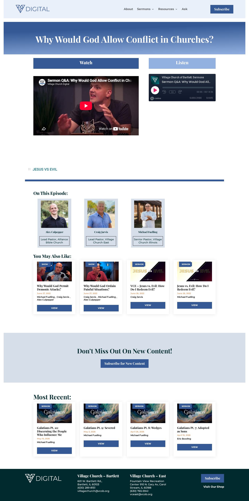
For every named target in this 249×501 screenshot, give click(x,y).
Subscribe (221, 9)
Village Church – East (148, 475)
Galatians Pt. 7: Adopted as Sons (193, 429)
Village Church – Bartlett (98, 475)
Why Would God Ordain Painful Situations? (100, 287)
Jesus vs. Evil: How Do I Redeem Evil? (193, 287)
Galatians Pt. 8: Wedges (146, 428)
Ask (184, 9)
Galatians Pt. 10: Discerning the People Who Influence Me (52, 431)
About (128, 9)
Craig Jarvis (63, 297)
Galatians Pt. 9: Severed (99, 428)
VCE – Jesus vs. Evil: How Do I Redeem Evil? (148, 287)
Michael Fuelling (46, 297)
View (54, 308)
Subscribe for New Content (124, 363)
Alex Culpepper (45, 299)
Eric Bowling (184, 438)
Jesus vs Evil (45, 169)
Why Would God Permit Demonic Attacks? (53, 287)
